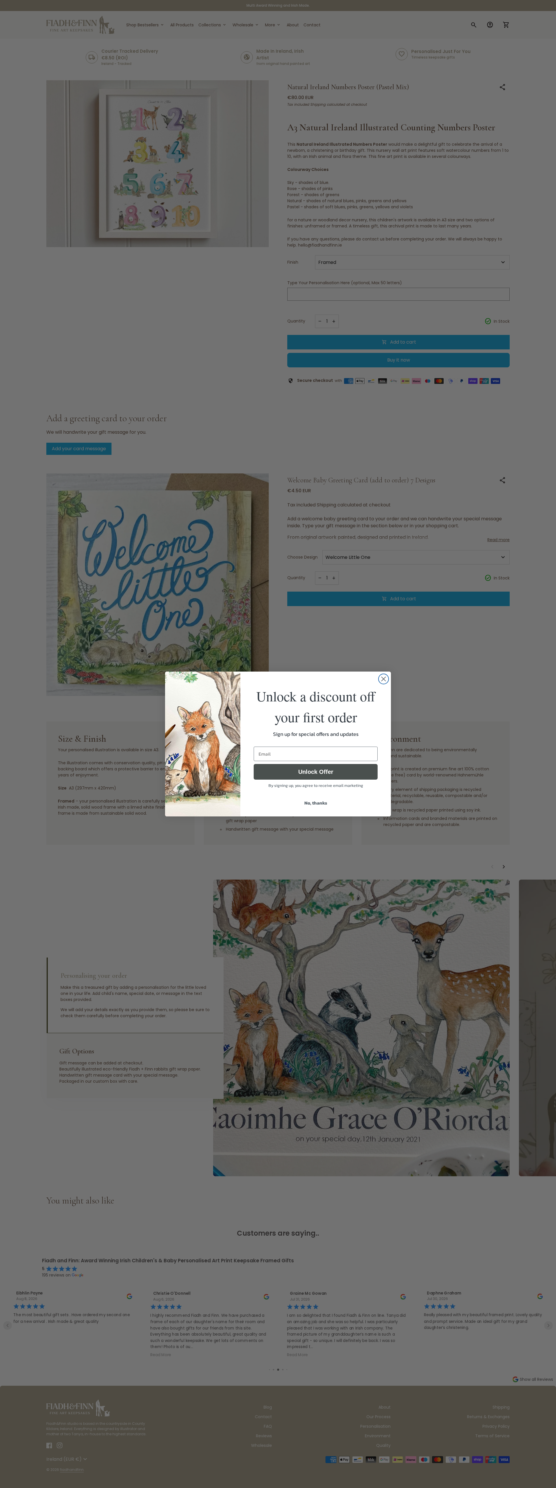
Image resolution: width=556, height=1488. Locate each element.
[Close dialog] (383, 679)
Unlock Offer (315, 772)
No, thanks (315, 802)
